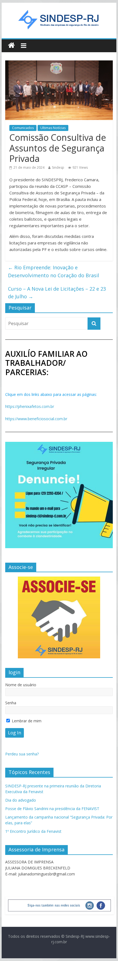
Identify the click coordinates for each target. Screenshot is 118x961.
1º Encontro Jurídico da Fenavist (33, 831)
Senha (10, 702)
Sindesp (58, 167)
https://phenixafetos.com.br (29, 406)
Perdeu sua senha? (22, 753)
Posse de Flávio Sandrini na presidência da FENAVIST (52, 808)
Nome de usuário (20, 684)
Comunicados (23, 127)
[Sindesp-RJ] (11, 45)
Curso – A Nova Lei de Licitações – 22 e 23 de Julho (57, 292)
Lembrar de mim (26, 720)
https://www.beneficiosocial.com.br (36, 418)
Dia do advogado (20, 800)
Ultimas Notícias (53, 127)
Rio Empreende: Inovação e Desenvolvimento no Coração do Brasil (53, 271)
